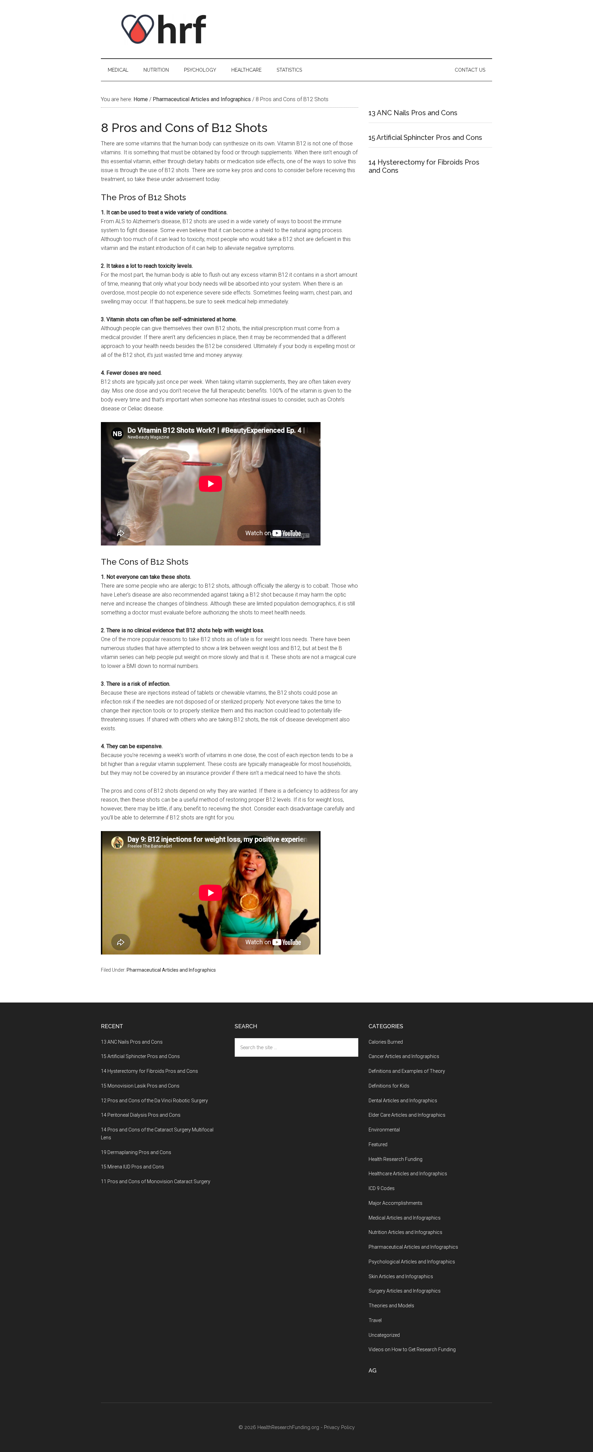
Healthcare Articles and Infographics (408, 1173)
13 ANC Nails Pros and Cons (413, 113)
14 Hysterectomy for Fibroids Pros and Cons (149, 1071)
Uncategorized (384, 1335)
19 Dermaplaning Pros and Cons (136, 1152)
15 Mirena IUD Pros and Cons (132, 1166)
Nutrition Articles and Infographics (405, 1232)
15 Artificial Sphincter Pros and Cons (425, 137)
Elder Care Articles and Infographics (407, 1115)
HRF (166, 29)
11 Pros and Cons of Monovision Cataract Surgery (155, 1181)
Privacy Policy (339, 1427)
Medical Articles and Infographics (405, 1218)
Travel (375, 1320)
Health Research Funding (395, 1159)
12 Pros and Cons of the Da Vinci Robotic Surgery (154, 1100)
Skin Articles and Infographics (401, 1276)
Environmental (384, 1129)
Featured (378, 1144)
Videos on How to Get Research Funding (412, 1349)
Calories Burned (386, 1042)
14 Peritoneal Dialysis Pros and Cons (141, 1115)
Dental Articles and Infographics (403, 1100)
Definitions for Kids (389, 1086)
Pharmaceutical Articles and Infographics (171, 970)
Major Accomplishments (395, 1203)
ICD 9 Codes (382, 1188)
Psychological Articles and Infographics (412, 1261)
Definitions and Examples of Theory (407, 1071)
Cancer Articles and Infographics (404, 1056)
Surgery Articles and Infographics (405, 1291)
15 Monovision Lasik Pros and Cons (140, 1086)
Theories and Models (391, 1305)
